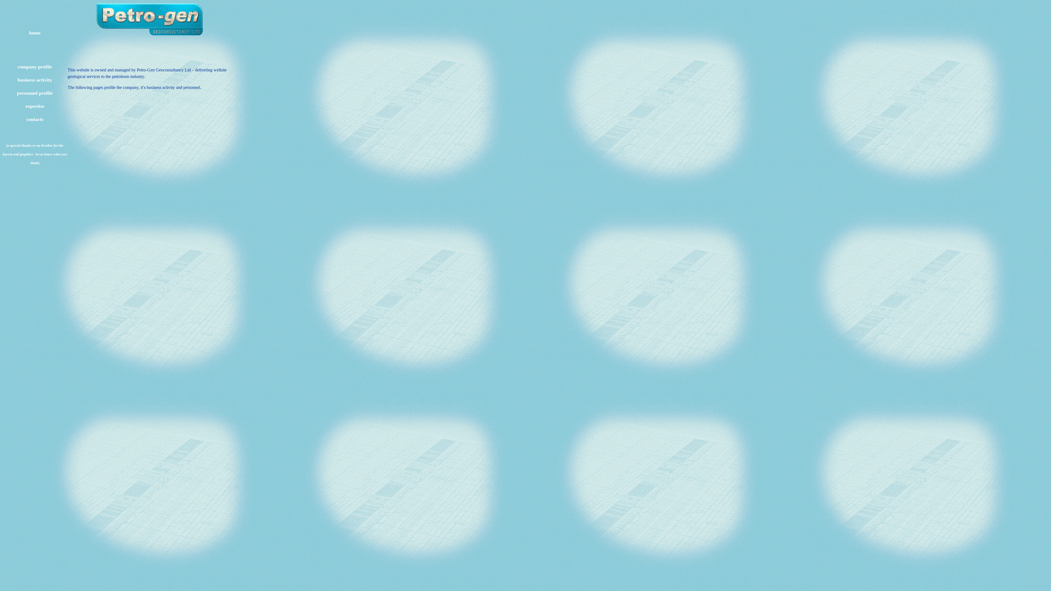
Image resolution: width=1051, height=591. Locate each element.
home (35, 33)
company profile (35, 66)
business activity (35, 80)
